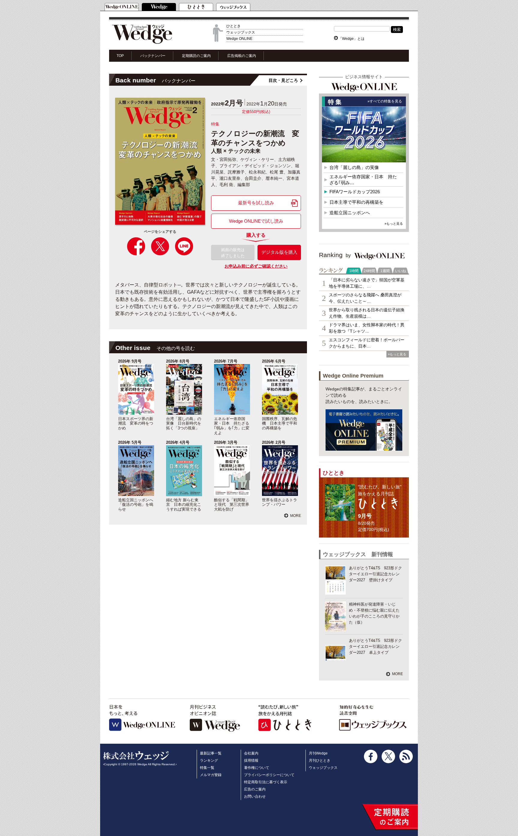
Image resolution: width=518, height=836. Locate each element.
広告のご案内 (255, 789)
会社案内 (251, 753)
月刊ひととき (319, 760)
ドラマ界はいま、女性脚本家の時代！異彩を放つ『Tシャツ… (366, 328)
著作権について (256, 768)
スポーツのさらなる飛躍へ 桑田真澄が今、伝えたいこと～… (365, 298)
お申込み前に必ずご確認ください (256, 266)
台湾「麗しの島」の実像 (354, 167)
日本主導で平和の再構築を (356, 202)
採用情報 (251, 760)
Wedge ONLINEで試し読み (256, 221)
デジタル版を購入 (279, 252)
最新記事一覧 (211, 753)
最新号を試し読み (256, 202)
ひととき (233, 26)
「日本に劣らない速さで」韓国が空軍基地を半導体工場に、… (366, 283)
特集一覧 (207, 768)
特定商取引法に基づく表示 (265, 782)
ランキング (209, 760)
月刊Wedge (318, 753)
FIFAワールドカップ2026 (354, 191)
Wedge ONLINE (239, 39)
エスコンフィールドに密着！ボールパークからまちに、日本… (366, 342)
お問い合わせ (255, 796)
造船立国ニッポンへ (349, 212)
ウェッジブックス (240, 32)
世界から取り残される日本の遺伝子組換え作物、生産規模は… (366, 313)
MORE (295, 516)
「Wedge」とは (351, 39)
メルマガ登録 (211, 775)
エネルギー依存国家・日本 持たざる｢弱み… (363, 179)
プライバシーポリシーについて (269, 775)
